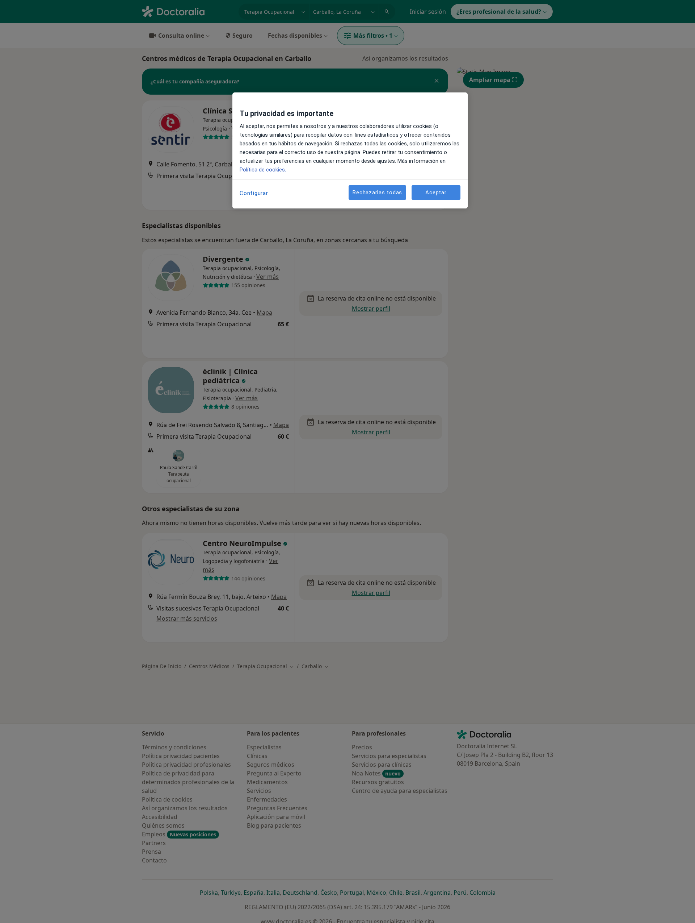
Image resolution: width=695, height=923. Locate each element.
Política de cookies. (263, 169)
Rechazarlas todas (377, 192)
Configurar (254, 193)
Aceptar (435, 192)
